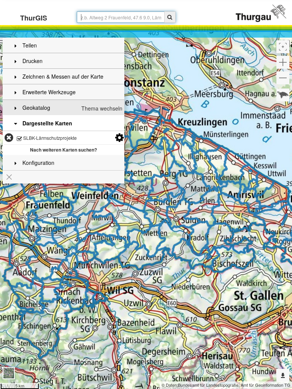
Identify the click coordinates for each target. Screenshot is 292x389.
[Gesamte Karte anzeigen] (282, 95)
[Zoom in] (282, 62)
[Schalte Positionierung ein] (282, 46)
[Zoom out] (282, 77)
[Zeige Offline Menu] (282, 375)
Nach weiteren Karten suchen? (63, 149)
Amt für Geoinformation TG (265, 385)
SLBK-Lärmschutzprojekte (49, 137)
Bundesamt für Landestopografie (208, 385)
